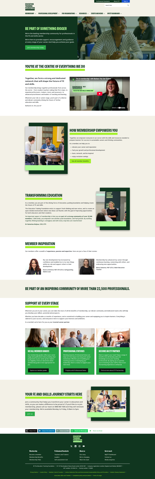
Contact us (108, 457)
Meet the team (84, 460)
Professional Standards (103, 1)
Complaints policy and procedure (82, 475)
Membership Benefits (36, 457)
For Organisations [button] (68, 14)
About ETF (117, 1)
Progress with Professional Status (75, 370)
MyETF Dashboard (110, 454)
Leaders (56, 457)
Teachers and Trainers (61, 454)
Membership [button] (29, 14)
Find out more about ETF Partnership (112, 370)
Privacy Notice (34, 472)
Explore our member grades (38, 370)
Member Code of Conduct (56, 472)
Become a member (35, 454)
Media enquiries (110, 460)
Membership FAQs (35, 460)
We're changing (84, 457)
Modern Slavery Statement (117, 472)
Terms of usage (97, 475)
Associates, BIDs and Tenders (62, 475)
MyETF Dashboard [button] (113, 14)
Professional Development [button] (47, 14)
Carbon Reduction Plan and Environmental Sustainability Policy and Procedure (86, 472)
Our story (83, 454)
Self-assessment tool (61, 460)
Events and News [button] (97, 14)
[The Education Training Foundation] (30, 6)
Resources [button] (83, 14)
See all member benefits (80, 161)
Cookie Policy (43, 472)
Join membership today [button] (35, 48)
